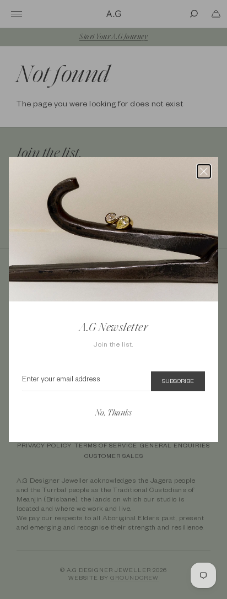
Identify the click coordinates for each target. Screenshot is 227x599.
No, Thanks (113, 413)
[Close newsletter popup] (203, 171)
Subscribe (178, 382)
